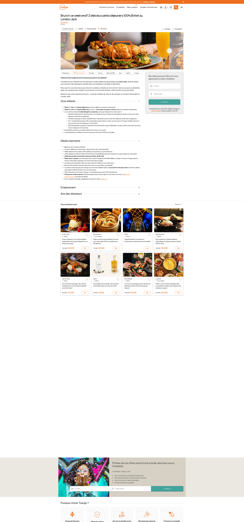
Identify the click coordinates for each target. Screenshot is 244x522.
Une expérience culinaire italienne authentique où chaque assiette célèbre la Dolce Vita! (168, 241)
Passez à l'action (149, 2)
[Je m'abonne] (161, 7)
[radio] (61, 22)
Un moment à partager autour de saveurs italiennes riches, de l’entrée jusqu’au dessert (137, 286)
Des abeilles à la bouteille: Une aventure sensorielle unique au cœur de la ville (106, 285)
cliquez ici (104, 179)
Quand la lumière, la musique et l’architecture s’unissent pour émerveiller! (137, 240)
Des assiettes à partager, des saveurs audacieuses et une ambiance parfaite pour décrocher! (74, 286)
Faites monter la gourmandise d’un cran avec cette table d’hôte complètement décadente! (105, 241)
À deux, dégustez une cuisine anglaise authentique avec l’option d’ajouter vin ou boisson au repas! (75, 241)
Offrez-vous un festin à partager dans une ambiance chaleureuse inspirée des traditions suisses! (168, 286)
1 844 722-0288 (156, 111)
